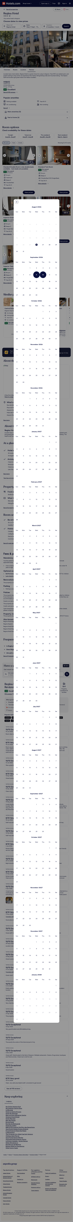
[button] (56, 217)
